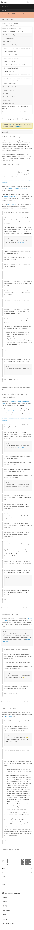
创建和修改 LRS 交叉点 (9, 61)
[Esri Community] (22, 863)
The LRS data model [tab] (8, 38)
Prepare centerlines (9, 71)
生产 (6, 23)
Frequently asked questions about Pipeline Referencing (16, 112)
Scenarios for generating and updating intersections (17, 74)
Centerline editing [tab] (8, 90)
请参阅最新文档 (19, 126)
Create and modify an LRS (10, 51)
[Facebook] (22, 860)
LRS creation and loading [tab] (10, 45)
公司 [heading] (2, 880)
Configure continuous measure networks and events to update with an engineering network (18, 79)
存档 (11, 124)
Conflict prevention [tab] (8, 103)
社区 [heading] (2, 872)
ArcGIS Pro (5, 6)
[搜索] (28, 2)
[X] (26, 860)
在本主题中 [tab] (5, 132)
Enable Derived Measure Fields (18, 188)
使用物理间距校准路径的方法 (11, 68)
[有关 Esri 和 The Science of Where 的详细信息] (5, 862)
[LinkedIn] (29, 860)
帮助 (3, 10)
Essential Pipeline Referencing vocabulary (12, 31)
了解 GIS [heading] (3, 876)
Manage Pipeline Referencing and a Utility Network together (15, 107)
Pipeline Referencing (14, 23)
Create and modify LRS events (11, 58)
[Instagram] (26, 863)
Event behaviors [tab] (7, 100)
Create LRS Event (16, 169)
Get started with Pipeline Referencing (11, 28)
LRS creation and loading (9, 25)
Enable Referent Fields (10, 196)
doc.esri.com (7, 16)
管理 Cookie (6, 919)
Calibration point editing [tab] (10, 96)
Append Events (8, 716)
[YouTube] (29, 863)
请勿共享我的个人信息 (8, 923)
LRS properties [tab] (7, 41)
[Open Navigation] (32, 2)
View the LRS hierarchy (10, 83)
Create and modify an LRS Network (13, 54)
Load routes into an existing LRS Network (14, 64)
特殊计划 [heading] (3, 884)
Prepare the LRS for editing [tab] (10, 86)
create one (21, 242)
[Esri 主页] (4, 2)
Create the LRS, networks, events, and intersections (17, 48)
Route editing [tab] (7, 93)
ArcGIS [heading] (3, 868)
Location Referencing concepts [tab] (12, 35)
